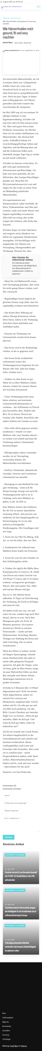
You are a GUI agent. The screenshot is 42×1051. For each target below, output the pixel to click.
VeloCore (24, 1046)
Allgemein (5, 1022)
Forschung (5, 1035)
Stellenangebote (7, 1017)
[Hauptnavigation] (37, 6)
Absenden (8, 837)
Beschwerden (16, 18)
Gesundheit (6, 1030)
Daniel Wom (8, 43)
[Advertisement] (21, 989)
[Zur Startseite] (11, 6)
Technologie (6, 1039)
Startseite (6, 18)
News (4, 1013)
